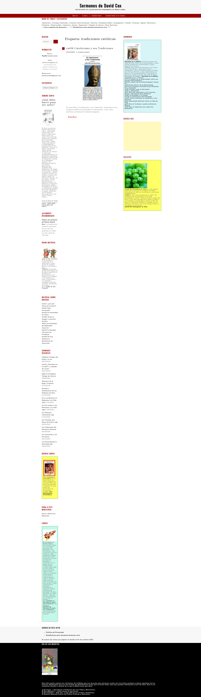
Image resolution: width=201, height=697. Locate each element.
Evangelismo (119, 23)
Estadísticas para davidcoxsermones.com (90, 27)
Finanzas (135, 23)
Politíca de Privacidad (55, 632)
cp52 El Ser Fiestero (49, 259)
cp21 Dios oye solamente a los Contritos (140, 92)
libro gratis (50, 683)
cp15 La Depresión (132, 91)
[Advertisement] (142, 136)
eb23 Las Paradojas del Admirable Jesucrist (49, 326)
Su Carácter (48, 692)
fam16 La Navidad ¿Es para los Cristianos (49, 332)
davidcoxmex (50, 56)
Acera (85, 16)
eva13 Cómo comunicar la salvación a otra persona (141, 98)
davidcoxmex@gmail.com (50, 62)
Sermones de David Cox (101, 5)
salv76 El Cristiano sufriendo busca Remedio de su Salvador (142, 87)
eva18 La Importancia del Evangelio (138, 96)
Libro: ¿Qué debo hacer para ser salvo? (48, 205)
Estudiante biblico (105, 23)
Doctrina (94, 23)
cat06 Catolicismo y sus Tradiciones (89, 48)
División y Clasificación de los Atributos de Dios (49, 391)
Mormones (151, 23)
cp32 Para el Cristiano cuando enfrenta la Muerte (141, 104)
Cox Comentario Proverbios (47, 493)
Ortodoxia (45, 25)
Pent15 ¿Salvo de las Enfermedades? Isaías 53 (141, 82)
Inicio (75, 16)
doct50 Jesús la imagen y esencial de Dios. (49, 319)
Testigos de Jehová (96, 25)
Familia (128, 23)
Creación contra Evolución (79, 23)
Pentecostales (56, 25)
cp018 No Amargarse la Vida (135, 189)
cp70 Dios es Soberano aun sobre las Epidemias (139, 107)
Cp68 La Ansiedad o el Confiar (136, 95)
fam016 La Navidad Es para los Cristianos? (49, 602)
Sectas (74, 25)
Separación (83, 25)
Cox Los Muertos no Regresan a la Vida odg (49, 400)
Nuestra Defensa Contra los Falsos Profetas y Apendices (67, 694)
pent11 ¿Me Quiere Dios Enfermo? (138, 94)
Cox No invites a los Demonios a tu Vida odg (49, 407)
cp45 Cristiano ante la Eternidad (137, 89)
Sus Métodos (49, 691)
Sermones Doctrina (115, 16)
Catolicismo (46, 23)
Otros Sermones (111, 25)
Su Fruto (47, 690)
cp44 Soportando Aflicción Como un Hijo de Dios (141, 101)
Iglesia (143, 23)
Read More (73, 117)
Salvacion (66, 25)
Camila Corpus (84, 52)
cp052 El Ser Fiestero (49, 287)
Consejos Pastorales (60, 23)
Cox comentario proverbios (49, 477)
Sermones (97, 16)
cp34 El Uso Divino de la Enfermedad (139, 85)
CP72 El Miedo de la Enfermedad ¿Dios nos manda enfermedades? (141, 79)
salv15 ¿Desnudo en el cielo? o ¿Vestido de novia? (49, 367)
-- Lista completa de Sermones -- (55, 27)
